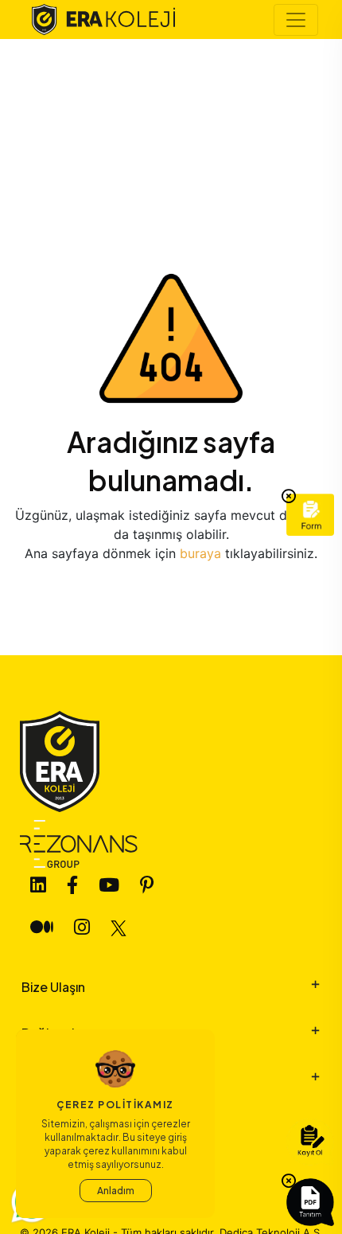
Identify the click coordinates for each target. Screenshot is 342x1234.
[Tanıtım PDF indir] (310, 1202)
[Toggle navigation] (296, 20)
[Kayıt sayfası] (310, 1142)
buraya (202, 553)
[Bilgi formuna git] (310, 515)
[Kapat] (289, 497)
